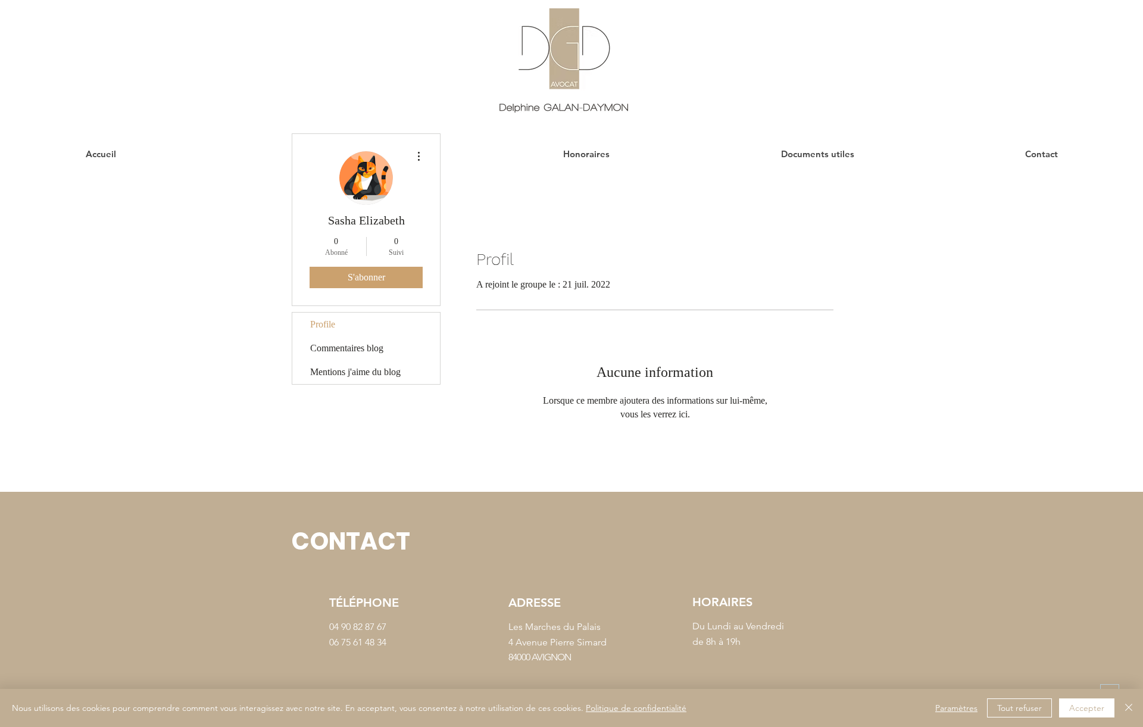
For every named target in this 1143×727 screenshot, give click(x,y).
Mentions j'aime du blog (355, 372)
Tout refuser (1019, 708)
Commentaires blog (346, 348)
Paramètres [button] (956, 708)
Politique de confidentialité (636, 708)
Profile (322, 324)
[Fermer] (1129, 707)
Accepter (1086, 708)
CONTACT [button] (350, 541)
